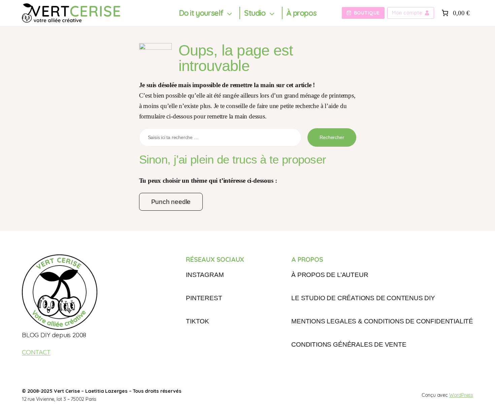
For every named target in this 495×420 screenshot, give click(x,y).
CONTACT (36, 352)
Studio (255, 13)
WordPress (461, 395)
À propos (301, 13)
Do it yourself (201, 13)
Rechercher (332, 137)
